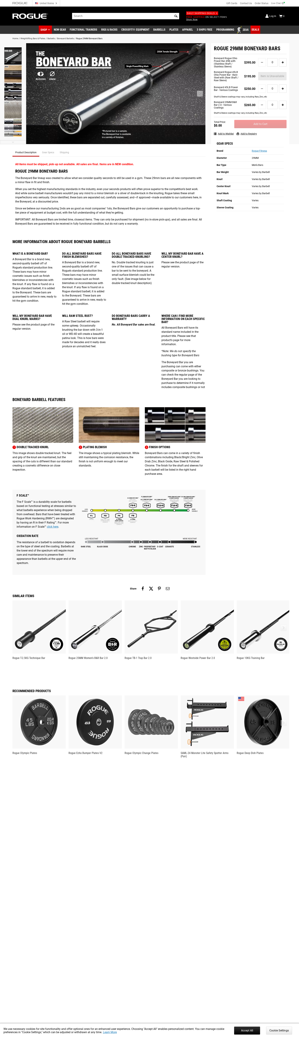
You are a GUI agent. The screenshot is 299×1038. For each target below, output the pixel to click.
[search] (125, 16)
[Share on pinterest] (159, 589)
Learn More (110, 1032)
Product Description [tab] (26, 152)
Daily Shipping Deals (201, 13)
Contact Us (246, 3)
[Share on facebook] (143, 589)
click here (52, 526)
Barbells (51, 38)
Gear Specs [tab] (48, 152)
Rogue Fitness (259, 150)
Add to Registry (249, 133)
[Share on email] (168, 589)
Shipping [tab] (64, 152)
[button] (176, 16)
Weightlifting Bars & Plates (32, 38)
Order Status (261, 3)
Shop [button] (43, 29)
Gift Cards (231, 3)
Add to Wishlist (226, 133)
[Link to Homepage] (30, 16)
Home (15, 38)
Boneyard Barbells (65, 38)
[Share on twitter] (151, 589)
